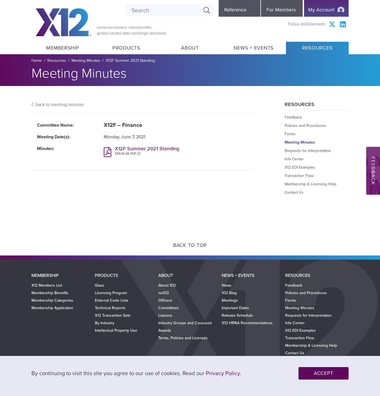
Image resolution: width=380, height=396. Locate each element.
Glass (99, 285)
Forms (290, 134)
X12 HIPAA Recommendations (247, 323)
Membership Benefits (49, 293)
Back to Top (190, 245)
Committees (168, 308)
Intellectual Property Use (116, 330)
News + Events (254, 48)
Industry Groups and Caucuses (185, 323)
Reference (235, 10)
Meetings (230, 300)
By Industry (104, 323)
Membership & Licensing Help (310, 184)
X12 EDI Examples (300, 167)
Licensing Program (111, 293)
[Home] (63, 22)
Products (126, 48)
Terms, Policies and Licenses (183, 338)
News (226, 285)
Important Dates (235, 308)
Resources (317, 48)
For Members (281, 10)
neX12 (163, 293)
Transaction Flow (299, 175)
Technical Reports (110, 308)
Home (36, 60)
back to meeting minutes (60, 104)
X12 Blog (229, 293)
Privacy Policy (223, 373)
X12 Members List (46, 285)
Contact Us (294, 192)
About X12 (167, 285)
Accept (323, 373)
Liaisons (165, 315)
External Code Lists (111, 300)
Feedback (293, 117)
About (190, 48)
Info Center (294, 159)
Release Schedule (237, 315)
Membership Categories (52, 300)
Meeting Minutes (85, 60)
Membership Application (52, 308)
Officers (165, 300)
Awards (164, 330)
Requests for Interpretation (308, 150)
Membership (62, 48)
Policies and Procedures (305, 125)
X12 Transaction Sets (112, 315)
